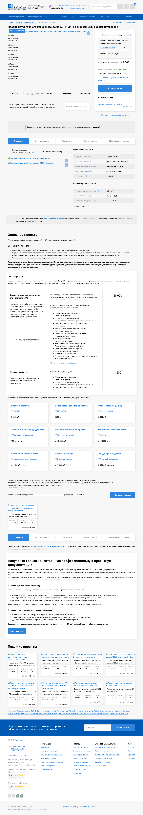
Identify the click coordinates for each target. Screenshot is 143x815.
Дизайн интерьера (64, 454)
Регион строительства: (17, 495)
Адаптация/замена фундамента (27, 429)
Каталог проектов (16, 17)
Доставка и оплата (87, 17)
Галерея (117, 17)
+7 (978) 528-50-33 (62, 5)
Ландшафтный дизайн (110, 454)
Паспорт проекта (20, 406)
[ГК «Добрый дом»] (17, 7)
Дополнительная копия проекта (71, 406)
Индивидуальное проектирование (42, 17)
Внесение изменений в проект (70, 429)
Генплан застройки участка (112, 429)
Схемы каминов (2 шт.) (110, 406)
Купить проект (115, 88)
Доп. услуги (104, 17)
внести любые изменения (55, 218)
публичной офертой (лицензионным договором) (50, 546)
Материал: (69, 495)
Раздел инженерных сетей (24, 454)
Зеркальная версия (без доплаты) (115, 35)
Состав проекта (67, 17)
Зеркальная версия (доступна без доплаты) (21, 151)
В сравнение (117, 22)
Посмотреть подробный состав (63, 363)
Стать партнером (15, 488)
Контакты (129, 17)
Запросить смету (123, 495)
